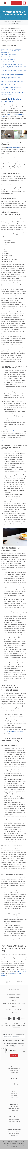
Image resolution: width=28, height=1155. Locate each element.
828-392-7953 (14, 1072)
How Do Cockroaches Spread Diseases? (12, 74)
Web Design (5, 1145)
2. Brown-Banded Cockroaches (10, 57)
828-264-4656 (14, 1110)
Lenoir (3, 1025)
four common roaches (13, 147)
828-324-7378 (14, 1097)
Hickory (6, 1025)
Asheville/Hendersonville (14, 1129)
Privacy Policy (20, 1143)
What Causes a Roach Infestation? (11, 87)
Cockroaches (11, 21)
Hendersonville (16, 1027)
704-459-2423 (14, 1085)
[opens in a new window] (9, 1018)
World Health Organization (11, 430)
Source (4, 441)
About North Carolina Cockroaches (11, 49)
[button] (24, 3)
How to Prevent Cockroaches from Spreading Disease (11, 78)
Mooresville (19, 1025)
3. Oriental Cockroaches (8, 59)
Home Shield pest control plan (15, 731)
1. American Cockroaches (8, 54)
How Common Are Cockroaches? (10, 90)
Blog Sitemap (13, 1143)
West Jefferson (12, 1025)
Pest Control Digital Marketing (16, 1145)
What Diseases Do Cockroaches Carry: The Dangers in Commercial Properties (13, 71)
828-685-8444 (14, 1136)
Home (6, 21)
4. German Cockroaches (8, 62)
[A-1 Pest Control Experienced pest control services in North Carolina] (4, 3)
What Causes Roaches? (8, 85)
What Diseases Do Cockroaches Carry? (12, 64)
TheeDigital (14, 1146)
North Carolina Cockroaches (11, 100)
